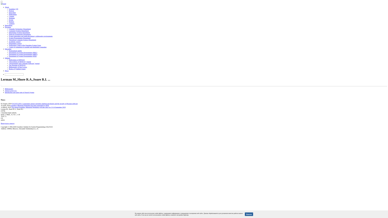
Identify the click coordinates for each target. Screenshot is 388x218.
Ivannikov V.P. (13, 9)
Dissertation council (15, 43)
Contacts (11, 23)
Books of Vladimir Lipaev (17, 69)
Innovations (8, 25)
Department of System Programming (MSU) (23, 52)
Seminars (12, 18)
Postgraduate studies (15, 51)
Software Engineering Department (20, 34)
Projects (11, 11)
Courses (11, 16)
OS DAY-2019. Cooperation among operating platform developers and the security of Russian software (45, 104)
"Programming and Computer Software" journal (24, 63)
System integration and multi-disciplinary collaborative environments (31, 36)
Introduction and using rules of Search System (19, 92)
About (7, 7)
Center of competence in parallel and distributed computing (27, 47)
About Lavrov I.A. (11, 91)
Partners (11, 22)
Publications (13, 14)
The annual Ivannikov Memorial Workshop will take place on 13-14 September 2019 (38, 107)
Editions (7, 58)
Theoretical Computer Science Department (22, 40)
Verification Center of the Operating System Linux (25, 45)
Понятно (249, 214)
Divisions (8, 27)
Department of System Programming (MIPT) (23, 54)
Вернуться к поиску (8, 123)
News (7, 71)
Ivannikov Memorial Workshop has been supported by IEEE (30, 105)
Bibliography (9, 89)
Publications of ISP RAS (17, 60)
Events (11, 20)
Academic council (14, 42)
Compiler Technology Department (20, 29)
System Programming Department (20, 38)
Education (8, 49)
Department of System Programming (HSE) (23, 56)
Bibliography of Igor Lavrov (18, 67)
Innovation (12, 13)
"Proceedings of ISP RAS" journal (20, 62)
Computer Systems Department (19, 31)
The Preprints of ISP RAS (17, 65)
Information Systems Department (19, 33)
